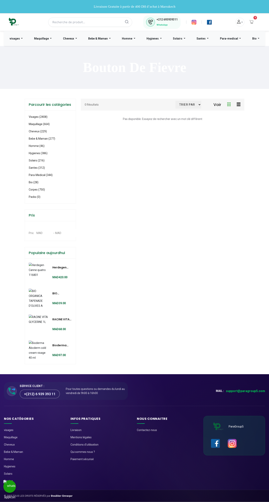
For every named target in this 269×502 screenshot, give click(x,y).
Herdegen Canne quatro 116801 (59, 267)
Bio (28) (33, 182)
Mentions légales (81, 437)
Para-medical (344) (41, 175)
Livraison (76, 430)
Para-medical (229, 38)
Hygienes (153, 38)
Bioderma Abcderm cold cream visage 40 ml (61, 345)
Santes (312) (37, 167)
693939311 (167, 19)
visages (15, 38)
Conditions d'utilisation (84, 444)
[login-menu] (240, 22)
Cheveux (69, 38)
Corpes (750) (37, 189)
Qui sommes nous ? (82, 451)
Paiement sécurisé (82, 459)
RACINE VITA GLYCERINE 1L (61, 319)
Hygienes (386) (38, 153)
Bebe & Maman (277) (42, 138)
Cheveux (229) (38, 131)
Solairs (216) (37, 160)
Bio (254, 38)
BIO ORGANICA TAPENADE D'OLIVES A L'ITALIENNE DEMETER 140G (60, 293)
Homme (127, 38)
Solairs (178, 38)
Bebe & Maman (98, 38)
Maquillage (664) (39, 124)
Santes (201, 38)
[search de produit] (127, 22)
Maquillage (41, 38)
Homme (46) (37, 145)
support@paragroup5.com (245, 391)
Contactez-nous (147, 430)
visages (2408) (38, 116)
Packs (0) (34, 196)
